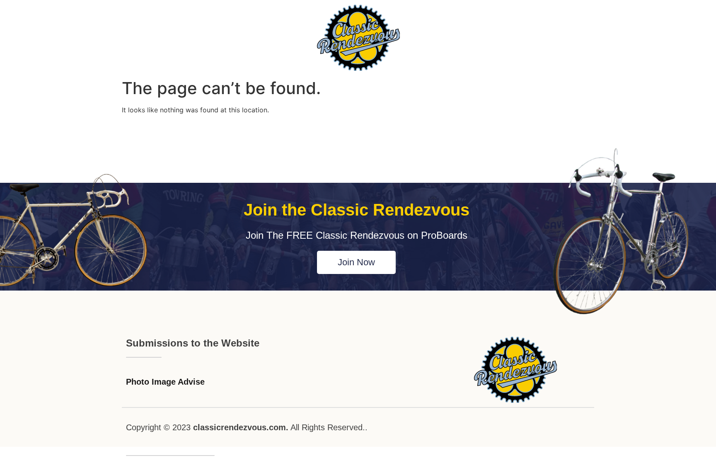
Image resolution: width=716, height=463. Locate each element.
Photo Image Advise (165, 381)
